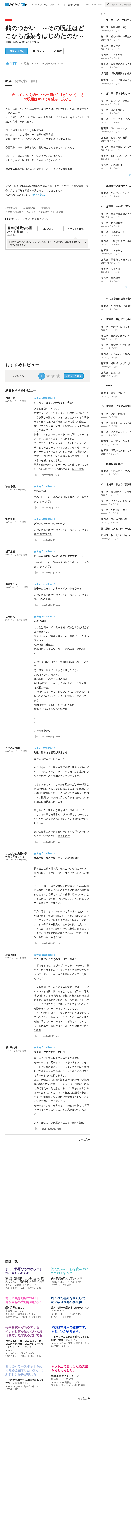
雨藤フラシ (11, 584)
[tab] (9, 82)
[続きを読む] (47, 152)
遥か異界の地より (15, 1307)
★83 (7, 1386)
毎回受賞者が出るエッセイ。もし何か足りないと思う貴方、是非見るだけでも (23, 1331)
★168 (54, 1314)
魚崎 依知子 (38, 1281)
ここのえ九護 (12, 748)
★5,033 (55, 1382)
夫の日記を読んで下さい (64, 1278)
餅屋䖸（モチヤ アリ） (63, 1378)
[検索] (108, 4)
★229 (54, 1281)
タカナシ (29, 1346)
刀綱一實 (10, 397)
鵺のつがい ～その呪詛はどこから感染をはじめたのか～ (45, 31)
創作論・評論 (65, 1343)
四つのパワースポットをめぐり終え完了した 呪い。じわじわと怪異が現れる (24, 1370)
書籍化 (20, 1284)
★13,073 (9, 1314)
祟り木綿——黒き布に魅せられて (69, 1307)
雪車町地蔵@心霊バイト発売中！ (23, 42)
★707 (8, 1284)
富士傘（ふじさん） (16, 1310)
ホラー (30, 1284)
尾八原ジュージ (74, 1339)
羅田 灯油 (10, 954)
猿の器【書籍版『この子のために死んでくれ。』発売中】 (24, 1279)
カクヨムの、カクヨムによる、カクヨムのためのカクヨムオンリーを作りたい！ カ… (24, 1343)
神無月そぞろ (22, 1383)
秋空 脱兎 (10, 486)
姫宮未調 (10, 518)
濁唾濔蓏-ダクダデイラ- (64, 1375)
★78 (7, 1350)
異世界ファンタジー (28, 1314)
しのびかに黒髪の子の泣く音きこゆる (16, 855)
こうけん (10, 616)
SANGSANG (57, 1310)
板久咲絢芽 (11, 1047)
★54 (53, 1343)
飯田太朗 (10, 551)
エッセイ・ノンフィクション (19, 1353)
